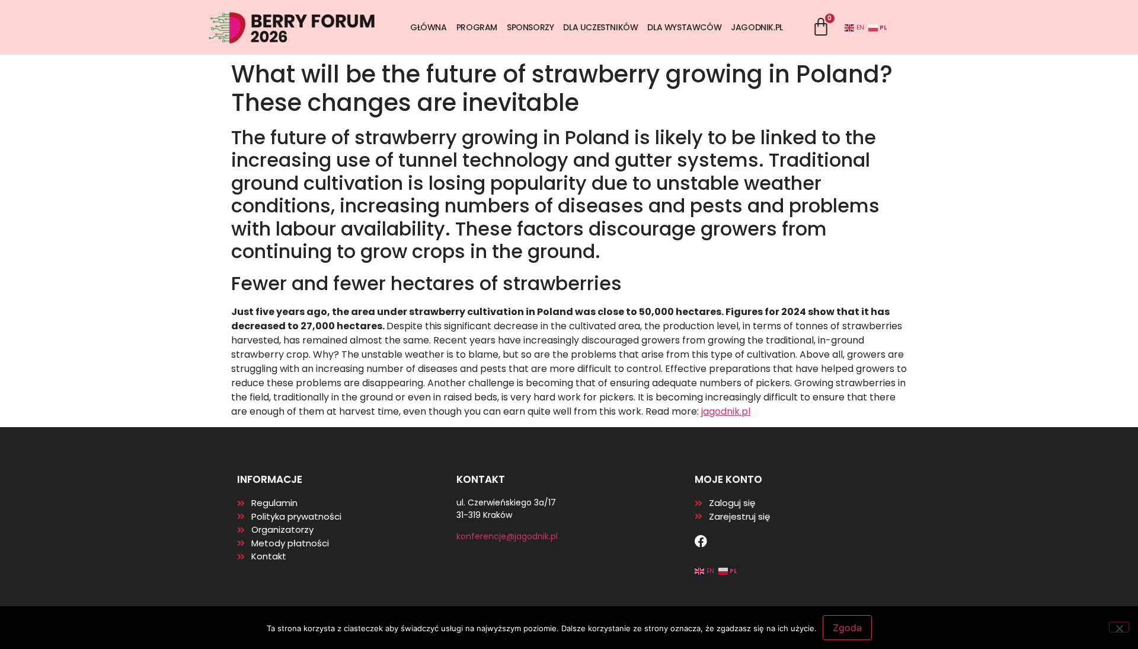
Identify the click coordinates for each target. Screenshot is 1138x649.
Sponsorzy (530, 27)
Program (476, 27)
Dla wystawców (684, 27)
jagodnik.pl (725, 411)
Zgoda (847, 628)
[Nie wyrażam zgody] (1119, 627)
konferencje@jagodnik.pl (507, 536)
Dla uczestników (600, 27)
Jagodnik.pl (757, 27)
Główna (428, 27)
